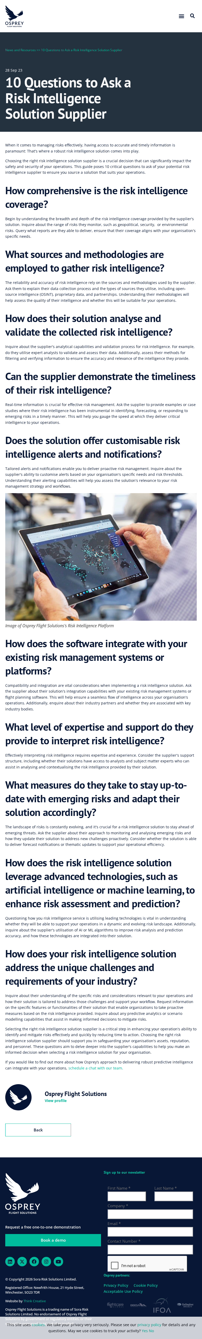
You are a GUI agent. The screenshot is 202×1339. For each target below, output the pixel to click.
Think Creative (34, 1301)
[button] (181, 16)
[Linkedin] (10, 1261)
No (151, 1330)
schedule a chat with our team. (95, 1068)
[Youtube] (58, 1261)
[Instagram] (46, 1261)
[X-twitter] (22, 1261)
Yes (145, 1330)
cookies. (39, 1324)
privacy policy (149, 1324)
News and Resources (20, 50)
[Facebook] (34, 1261)
